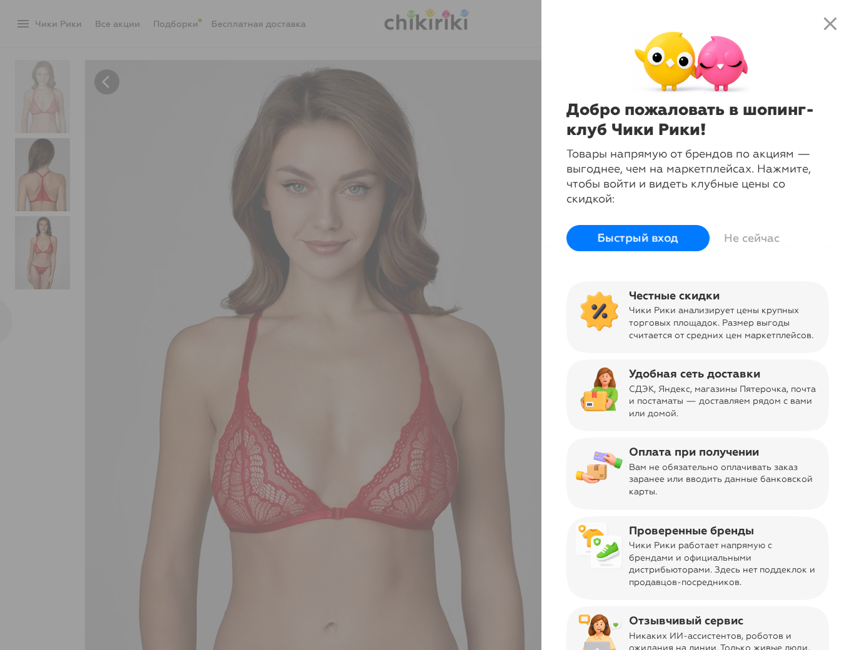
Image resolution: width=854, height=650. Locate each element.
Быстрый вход (638, 238)
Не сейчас (752, 238)
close (830, 23)
